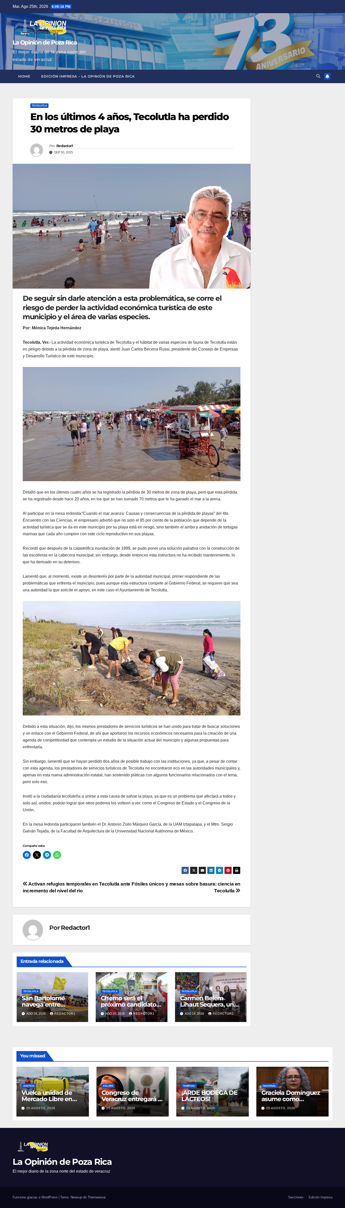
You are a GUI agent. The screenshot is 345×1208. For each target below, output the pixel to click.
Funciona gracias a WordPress (36, 1197)
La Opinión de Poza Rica (45, 42)
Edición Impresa (320, 1197)
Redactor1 (64, 146)
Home (24, 76)
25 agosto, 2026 (40, 1108)
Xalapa (108, 1085)
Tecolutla (39, 105)
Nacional (269, 1085)
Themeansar (97, 1197)
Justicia (29, 1085)
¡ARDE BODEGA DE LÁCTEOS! (209, 1096)
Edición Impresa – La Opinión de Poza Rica (88, 76)
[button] (318, 76)
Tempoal (189, 1085)
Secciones (296, 1197)
